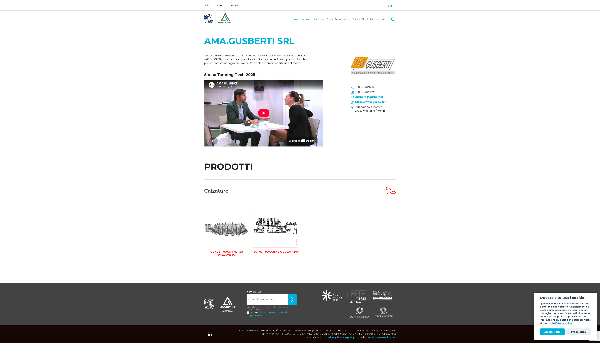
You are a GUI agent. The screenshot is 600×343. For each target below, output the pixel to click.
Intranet (234, 5)
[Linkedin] (390, 5)
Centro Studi (360, 19)
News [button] (373, 19)
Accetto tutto (552, 332)
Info (384, 19)
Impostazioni (578, 332)
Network (319, 19)
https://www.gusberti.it (371, 102)
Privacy (332, 337)
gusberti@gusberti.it (369, 97)
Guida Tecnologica (338, 19)
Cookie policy (346, 337)
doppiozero (374, 337)
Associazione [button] (301, 19)
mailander (389, 337)
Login (219, 5)
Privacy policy (563, 323)
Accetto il (268, 314)
